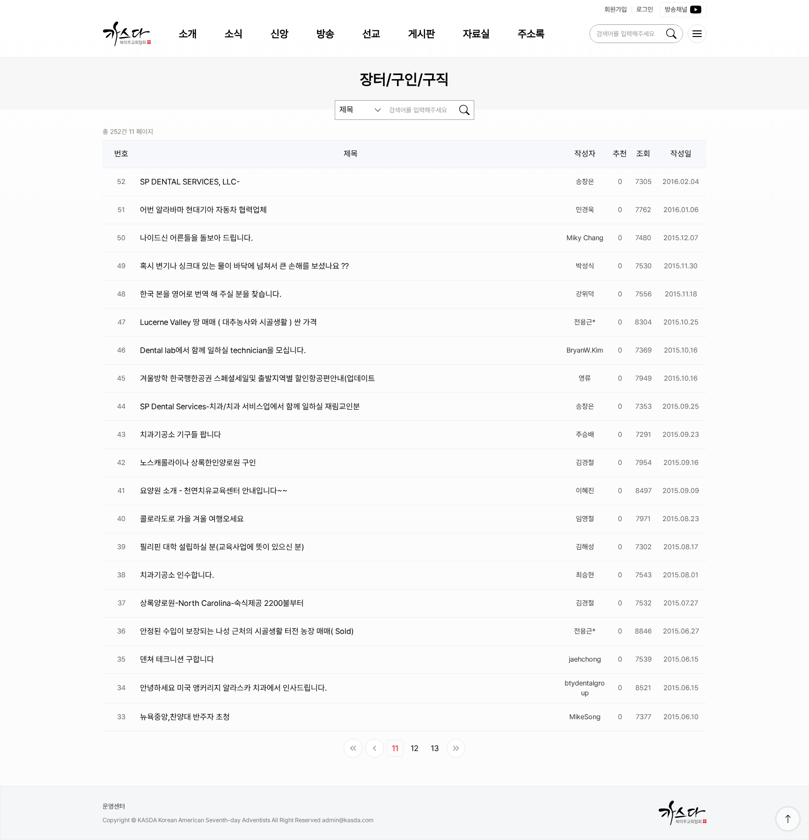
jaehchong (585, 659)
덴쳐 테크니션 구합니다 (177, 659)
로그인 (644, 9)
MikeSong (585, 717)
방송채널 (676, 9)
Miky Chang (584, 238)
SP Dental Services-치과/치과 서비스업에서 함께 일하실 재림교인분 (250, 406)
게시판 (421, 34)
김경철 (585, 462)
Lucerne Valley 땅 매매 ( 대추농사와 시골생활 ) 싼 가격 (228, 322)
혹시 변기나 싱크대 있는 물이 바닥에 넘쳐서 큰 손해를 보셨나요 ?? (244, 266)
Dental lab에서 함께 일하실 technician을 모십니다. (223, 350)
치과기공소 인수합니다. (177, 575)
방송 (325, 34)
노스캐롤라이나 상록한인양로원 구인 (198, 462)
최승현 (585, 575)
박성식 (585, 266)
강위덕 (585, 294)
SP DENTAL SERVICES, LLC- (190, 181)
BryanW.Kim (584, 350)
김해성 (585, 547)
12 (415, 748)
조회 (643, 153)
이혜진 (585, 490)
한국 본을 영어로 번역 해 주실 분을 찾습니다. (210, 294)
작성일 (680, 153)
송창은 (585, 181)
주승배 (585, 434)
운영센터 (114, 806)
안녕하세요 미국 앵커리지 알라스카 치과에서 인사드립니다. (233, 688)
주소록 (531, 34)
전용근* (585, 322)
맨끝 (456, 748)
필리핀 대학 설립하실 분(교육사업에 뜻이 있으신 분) (222, 547)
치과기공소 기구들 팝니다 (180, 434)
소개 (188, 34)
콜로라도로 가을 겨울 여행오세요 (192, 518)
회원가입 (615, 9)
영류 (585, 378)
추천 (620, 153)
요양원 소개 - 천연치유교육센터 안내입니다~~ (213, 490)
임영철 (585, 519)
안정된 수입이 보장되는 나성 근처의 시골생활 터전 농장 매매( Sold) (247, 631)
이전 (374, 748)
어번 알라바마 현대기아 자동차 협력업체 (203, 209)
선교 (371, 34)
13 (435, 748)
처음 (353, 748)
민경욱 (585, 210)
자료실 (476, 34)
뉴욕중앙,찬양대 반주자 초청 (185, 717)
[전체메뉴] (697, 33)
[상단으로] (788, 819)
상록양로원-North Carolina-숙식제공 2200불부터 (222, 603)
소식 (234, 34)
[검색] (671, 33)
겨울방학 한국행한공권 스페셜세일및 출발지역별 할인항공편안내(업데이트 (257, 378)
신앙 (279, 34)
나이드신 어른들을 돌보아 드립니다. (196, 238)
